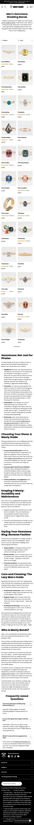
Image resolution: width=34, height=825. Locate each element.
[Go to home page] (3, 755)
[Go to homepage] (17, 7)
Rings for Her (23, 727)
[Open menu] (2, 7)
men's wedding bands (8, 23)
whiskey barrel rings (7, 674)
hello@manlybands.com (22, 742)
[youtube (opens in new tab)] (18, 756)
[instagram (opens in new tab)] (12, 756)
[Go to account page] (27, 7)
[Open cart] (30, 7)
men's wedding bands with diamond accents (17, 422)
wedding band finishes (14, 458)
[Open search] (5, 7)
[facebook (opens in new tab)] (9, 756)
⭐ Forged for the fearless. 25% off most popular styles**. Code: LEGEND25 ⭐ (17, 2)
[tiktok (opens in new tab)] (15, 756)
